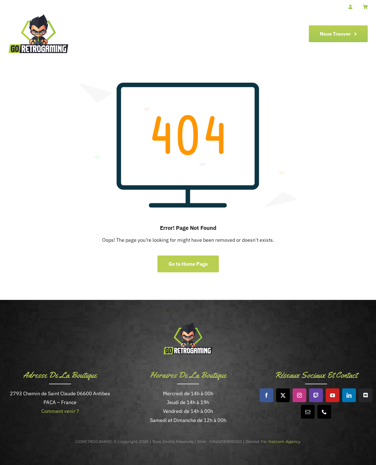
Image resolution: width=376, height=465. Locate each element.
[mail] (308, 412)
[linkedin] (349, 395)
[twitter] (283, 395)
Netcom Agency (284, 441)
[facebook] (266, 395)
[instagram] (299, 395)
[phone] (324, 412)
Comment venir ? (60, 411)
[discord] (365, 395)
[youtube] (332, 395)
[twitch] (316, 395)
